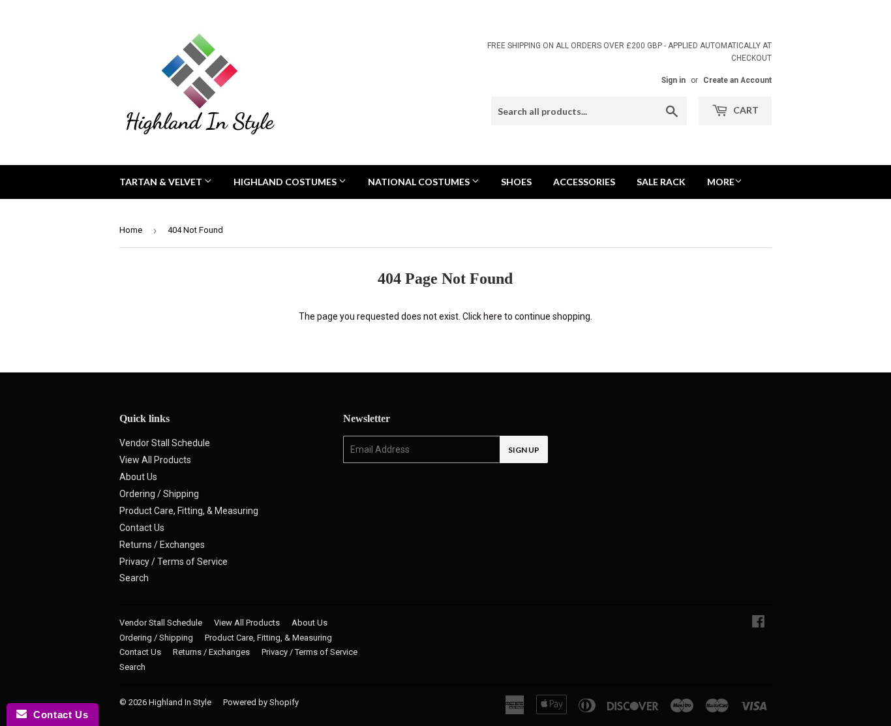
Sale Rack (661, 181)
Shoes (516, 181)
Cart (745, 109)
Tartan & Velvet (161, 181)
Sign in (673, 80)
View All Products (155, 460)
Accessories (584, 181)
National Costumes (420, 181)
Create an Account (737, 80)
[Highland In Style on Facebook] (758, 623)
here (492, 316)
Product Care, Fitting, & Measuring (188, 511)
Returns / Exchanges (162, 544)
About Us (138, 477)
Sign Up (523, 450)
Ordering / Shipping (159, 494)
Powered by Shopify (261, 702)
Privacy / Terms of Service (173, 561)
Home (130, 230)
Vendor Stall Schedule (164, 443)
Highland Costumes (286, 181)
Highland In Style (180, 702)
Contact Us (141, 527)
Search (134, 578)
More (720, 181)
